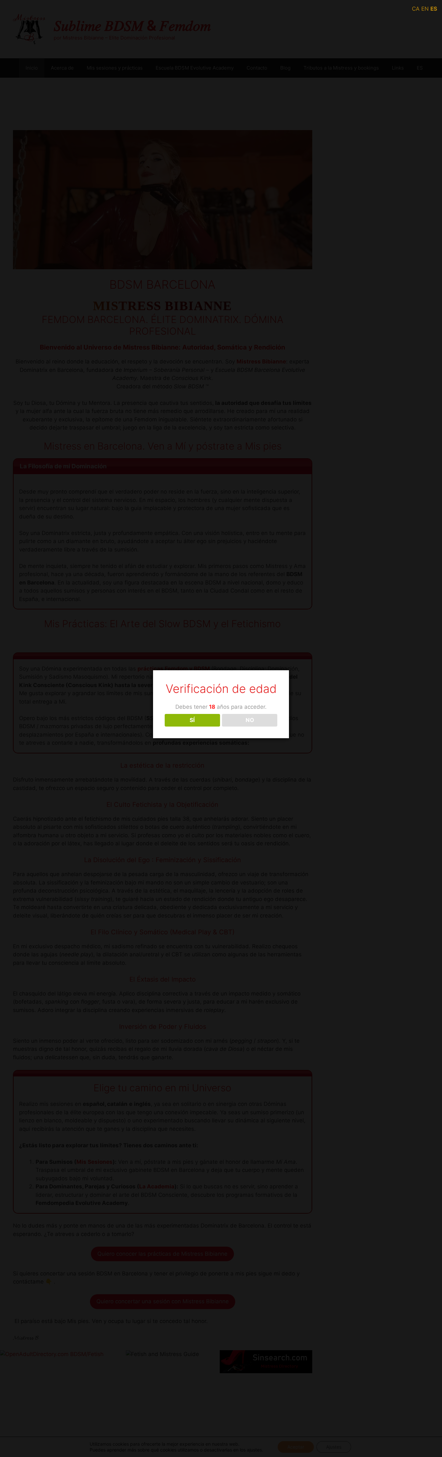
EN (425, 9)
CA (416, 9)
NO (250, 720)
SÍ (192, 720)
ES (433, 9)
